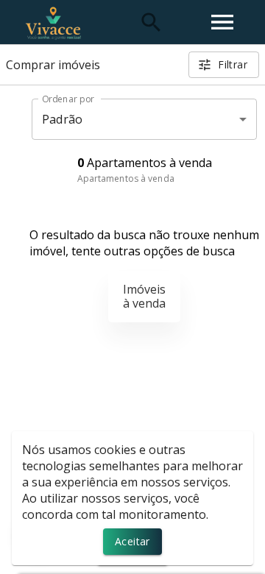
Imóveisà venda (144, 296)
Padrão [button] (62, 119)
